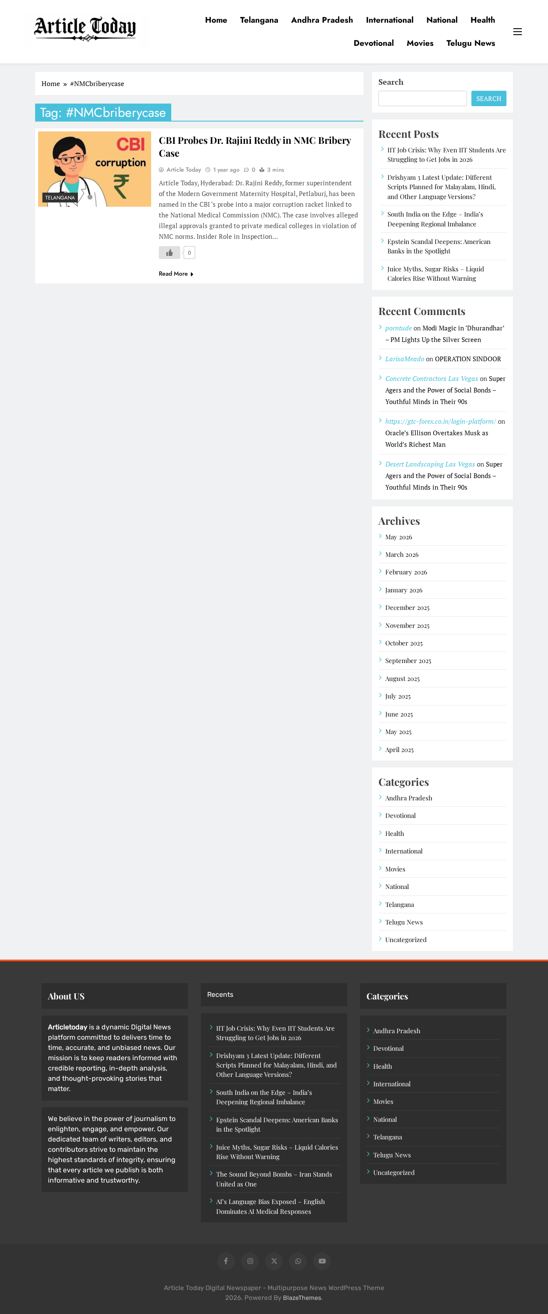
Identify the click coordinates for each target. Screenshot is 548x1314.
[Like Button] (169, 252)
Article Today (184, 169)
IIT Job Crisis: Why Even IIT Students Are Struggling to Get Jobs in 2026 (446, 155)
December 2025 (407, 607)
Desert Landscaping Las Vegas (430, 464)
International (390, 20)
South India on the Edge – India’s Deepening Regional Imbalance (264, 1097)
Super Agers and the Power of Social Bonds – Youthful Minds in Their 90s (445, 390)
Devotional (374, 43)
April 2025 (399, 749)
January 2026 (404, 590)
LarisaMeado (404, 358)
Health (483, 20)
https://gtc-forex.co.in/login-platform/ (440, 421)
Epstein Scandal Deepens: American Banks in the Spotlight (439, 246)
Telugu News (471, 43)
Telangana (259, 20)
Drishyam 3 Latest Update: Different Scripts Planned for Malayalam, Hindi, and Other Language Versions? (441, 187)
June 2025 (399, 714)
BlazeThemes (302, 1298)
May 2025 (398, 731)
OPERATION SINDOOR (468, 358)
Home (216, 20)
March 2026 (402, 554)
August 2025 (402, 678)
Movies (420, 43)
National (442, 20)
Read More (173, 273)
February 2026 (406, 572)
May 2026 (398, 536)
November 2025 (407, 625)
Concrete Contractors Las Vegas (431, 378)
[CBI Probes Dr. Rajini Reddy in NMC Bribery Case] (94, 169)
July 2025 (398, 696)
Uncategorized (406, 939)
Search (391, 82)
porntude (398, 328)
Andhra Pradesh (322, 20)
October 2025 (404, 643)
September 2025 (408, 660)
